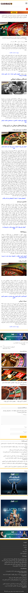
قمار (11, 564)
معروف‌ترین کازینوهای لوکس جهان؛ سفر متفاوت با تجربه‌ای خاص (14, 463)
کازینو (19, 564)
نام (26, 427)
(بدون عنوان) (24, 454)
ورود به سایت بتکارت (14, 52)
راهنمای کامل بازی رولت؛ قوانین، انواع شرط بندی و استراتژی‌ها (16, 458)
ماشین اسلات (7, 564)
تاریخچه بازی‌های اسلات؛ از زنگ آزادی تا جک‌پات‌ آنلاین (15, 456)
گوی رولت (13, 559)
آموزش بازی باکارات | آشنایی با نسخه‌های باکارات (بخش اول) (14, 121)
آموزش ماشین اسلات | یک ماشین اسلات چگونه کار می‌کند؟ (14, 74)
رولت (20, 562)
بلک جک (25, 545)
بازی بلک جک (5, 561)
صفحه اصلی (23, 16)
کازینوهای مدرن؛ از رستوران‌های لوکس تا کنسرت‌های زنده (15, 452)
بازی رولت (7, 16)
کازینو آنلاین (24, 562)
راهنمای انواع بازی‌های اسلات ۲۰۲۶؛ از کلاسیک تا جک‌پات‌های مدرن (14, 444)
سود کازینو (24, 559)
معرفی (19, 41)
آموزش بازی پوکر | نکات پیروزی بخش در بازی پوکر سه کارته (14, 227)
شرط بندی (8, 559)
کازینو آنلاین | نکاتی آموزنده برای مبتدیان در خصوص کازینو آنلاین (14, 297)
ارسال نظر (13, 41)
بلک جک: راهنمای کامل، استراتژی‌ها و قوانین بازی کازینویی (14, 461)
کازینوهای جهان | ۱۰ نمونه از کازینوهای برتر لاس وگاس (14, 198)
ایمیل (25, 432)
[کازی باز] (8, 4)
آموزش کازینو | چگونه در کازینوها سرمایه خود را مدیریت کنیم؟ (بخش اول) (14, 256)
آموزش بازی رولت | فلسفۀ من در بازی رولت (19, 343)
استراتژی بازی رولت (17, 561)
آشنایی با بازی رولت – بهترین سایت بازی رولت (15, 401)
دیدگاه (25, 414)
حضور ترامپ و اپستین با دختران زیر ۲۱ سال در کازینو (16, 466)
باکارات (25, 547)
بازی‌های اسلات (23, 553)
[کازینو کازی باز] (14, 12)
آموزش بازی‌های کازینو (15, 16)
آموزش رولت (15, 566)
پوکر (26, 549)
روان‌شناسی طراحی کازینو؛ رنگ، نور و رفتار (18, 450)
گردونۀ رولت (16, 562)
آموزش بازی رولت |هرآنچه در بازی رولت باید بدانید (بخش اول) (14, 147)
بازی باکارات (15, 564)
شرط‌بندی (10, 561)
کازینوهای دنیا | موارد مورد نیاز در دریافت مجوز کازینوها (9, 347)
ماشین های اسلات (22, 566)
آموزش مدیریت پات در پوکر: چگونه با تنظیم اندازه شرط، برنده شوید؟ (14, 447)
